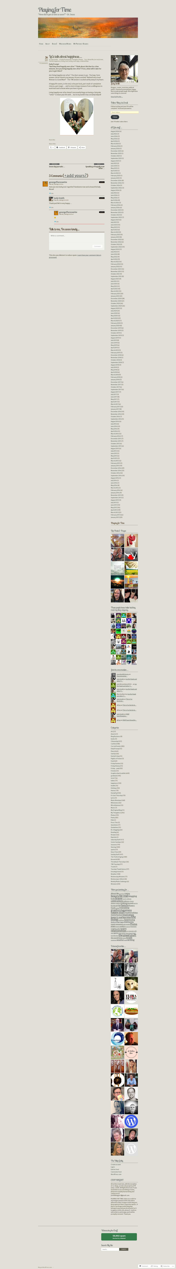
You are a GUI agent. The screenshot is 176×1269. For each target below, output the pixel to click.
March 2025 (115, 173)
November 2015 (116, 441)
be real (96, 59)
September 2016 (116, 419)
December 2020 (116, 298)
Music (113, 808)
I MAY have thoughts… (123, 715)
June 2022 (114, 254)
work (125, 940)
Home (41, 44)
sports (113, 849)
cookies (117, 903)
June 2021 (114, 284)
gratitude (114, 776)
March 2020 (115, 321)
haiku (112, 781)
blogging (132, 896)
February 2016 (115, 436)
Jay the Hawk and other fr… (127, 685)
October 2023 (115, 215)
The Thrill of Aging (117, 857)
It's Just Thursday (116, 795)
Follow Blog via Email (119, 102)
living (63, 61)
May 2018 (114, 370)
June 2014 (114, 483)
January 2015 (115, 466)
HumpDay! (114, 793)
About (47, 44)
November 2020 (116, 301)
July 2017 (114, 394)
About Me (91, 59)
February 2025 (115, 176)
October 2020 (115, 303)
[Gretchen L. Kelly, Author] (117, 1107)
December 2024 (116, 180)
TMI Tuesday (115, 864)
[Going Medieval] (117, 1052)
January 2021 (115, 296)
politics (123, 926)
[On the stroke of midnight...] (117, 582)
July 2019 (114, 340)
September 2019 (116, 335)
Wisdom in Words (65, 44)
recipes (123, 928)
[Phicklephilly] (131, 1038)
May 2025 (114, 168)
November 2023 (116, 212)
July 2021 (114, 281)
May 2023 (114, 227)
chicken (113, 903)
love (66, 61)
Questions (114, 825)
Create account (116, 1164)
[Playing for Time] (117, 956)
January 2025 (115, 178)
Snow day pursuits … (57, 165)
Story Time (114, 852)
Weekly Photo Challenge (119, 881)
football (117, 908)
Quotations (114, 827)
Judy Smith (54, 59)
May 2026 (114, 139)
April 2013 (114, 510)
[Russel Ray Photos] (117, 1038)
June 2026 (114, 136)
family (51, 61)
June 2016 (114, 426)
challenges (126, 901)
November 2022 (116, 242)
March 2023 (115, 232)
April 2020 (114, 318)
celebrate (128, 899)
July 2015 (114, 451)
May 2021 (114, 286)
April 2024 (114, 200)
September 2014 (116, 476)
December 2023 (116, 210)
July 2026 (114, 134)
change (132, 901)
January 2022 (115, 267)
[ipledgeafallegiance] (117, 1025)
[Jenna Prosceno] (117, 997)
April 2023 (114, 230)
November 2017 (116, 385)
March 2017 (114, 404)
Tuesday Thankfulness (118, 869)
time (120, 938)
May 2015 (114, 456)
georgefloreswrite (58, 182)
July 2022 (114, 252)
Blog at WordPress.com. (45, 1267)
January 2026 (115, 148)
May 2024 (114, 198)
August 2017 (115, 392)
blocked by (121, 1238)
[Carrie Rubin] (117, 1149)
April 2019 (114, 348)
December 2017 (116, 382)
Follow (115, 117)
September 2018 (116, 362)
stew (119, 933)
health (113, 786)
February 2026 (115, 146)
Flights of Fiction (116, 759)
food (113, 908)
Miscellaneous (115, 805)
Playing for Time (54, 9)
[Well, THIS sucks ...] (131, 540)
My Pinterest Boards (80, 44)
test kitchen (114, 936)
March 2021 (114, 291)
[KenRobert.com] (131, 1107)
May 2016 (114, 429)
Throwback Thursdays (118, 862)
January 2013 (115, 517)
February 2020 (115, 323)
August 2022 (115, 249)
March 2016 (115, 434)
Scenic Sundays (116, 842)
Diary (112, 751)
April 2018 (114, 372)
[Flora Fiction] (131, 997)
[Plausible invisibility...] (131, 554)
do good (130, 903)
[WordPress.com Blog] (131, 1121)
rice (127, 931)
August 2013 (115, 500)
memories (129, 922)
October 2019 (115, 333)
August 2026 (115, 131)
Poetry (113, 818)
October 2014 (115, 473)
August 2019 (115, 338)
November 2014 (116, 470)
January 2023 (115, 237)
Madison (113, 922)
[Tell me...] (131, 568)
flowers (132, 906)
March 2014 (115, 488)
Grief (112, 778)
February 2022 (115, 264)
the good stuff (127, 935)
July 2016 (114, 424)
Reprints (113, 837)
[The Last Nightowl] (131, 983)
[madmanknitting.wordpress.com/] (131, 1149)
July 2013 (114, 502)
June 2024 (114, 195)
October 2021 (115, 274)
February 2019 (115, 353)
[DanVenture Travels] (117, 1011)
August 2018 (115, 365)
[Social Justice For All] (131, 1080)
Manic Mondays (116, 800)
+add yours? (75, 175)
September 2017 (116, 389)
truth (129, 937)
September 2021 (116, 276)
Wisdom (113, 884)
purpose (128, 926)
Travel (113, 867)
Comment (97, 246)
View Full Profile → (117, 97)
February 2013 (115, 515)
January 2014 (115, 493)
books (113, 739)
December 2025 (116, 151)
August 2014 (115, 478)
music (113, 924)
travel (124, 938)
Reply (102, 182)
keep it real (116, 917)
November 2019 (116, 330)
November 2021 (116, 271)
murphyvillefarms (123, 674)
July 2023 (114, 222)
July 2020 (114, 311)
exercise (135, 903)
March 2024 (115, 203)
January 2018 (115, 380)
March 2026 (115, 144)
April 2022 (114, 259)
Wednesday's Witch (117, 879)
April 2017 (114, 402)
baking (127, 894)
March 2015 (114, 461)
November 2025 (116, 153)
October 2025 (115, 156)
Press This (114, 822)
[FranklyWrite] (117, 1080)
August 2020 (115, 308)
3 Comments (44, 63)
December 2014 (116, 468)
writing (131, 940)
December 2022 (116, 239)
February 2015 (115, 463)
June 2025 (114, 166)
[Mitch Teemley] (131, 956)
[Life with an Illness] (131, 1066)
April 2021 (114, 289)
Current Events (115, 746)
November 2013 (116, 495)
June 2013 (114, 505)
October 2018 (115, 360)
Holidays (114, 788)
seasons (131, 931)
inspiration (128, 914)
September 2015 (116, 446)
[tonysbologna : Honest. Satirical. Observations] (131, 1011)
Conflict (113, 744)
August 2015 (115, 448)
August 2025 (115, 161)
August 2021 (115, 279)
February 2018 (115, 377)
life (133, 917)
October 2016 (115, 416)
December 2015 (116, 439)
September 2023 (116, 217)
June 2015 (114, 453)
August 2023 (115, 220)
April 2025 (114, 171)
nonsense (119, 924)
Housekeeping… (122, 676)
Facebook (114, 906)
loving (71, 61)
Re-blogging (115, 830)
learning (127, 917)
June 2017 (114, 397)
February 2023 (115, 235)
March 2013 (114, 512)
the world (114, 859)
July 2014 (114, 480)
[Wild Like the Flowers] (117, 983)
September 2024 (116, 188)
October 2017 (115, 387)
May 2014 (114, 485)
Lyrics (113, 798)
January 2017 (115, 409)
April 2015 (114, 458)
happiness (57, 61)
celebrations (117, 901)
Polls (112, 820)
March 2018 (115, 375)
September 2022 (116, 247)
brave (101, 59)
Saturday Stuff (115, 840)
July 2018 (114, 367)
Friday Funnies (115, 763)
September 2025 (116, 158)
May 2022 (114, 257)
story (127, 933)
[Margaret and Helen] (117, 1121)
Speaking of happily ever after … (94, 166)
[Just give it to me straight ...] (117, 554)
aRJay (118, 720)
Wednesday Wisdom (117, 877)
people (128, 924)
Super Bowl (132, 933)
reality (118, 929)
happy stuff (118, 912)
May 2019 (114, 345)
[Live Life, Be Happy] (131, 969)
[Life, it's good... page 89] (131, 582)
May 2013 (114, 507)
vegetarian (113, 940)
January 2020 (115, 326)
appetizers (122, 893)
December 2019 (116, 328)
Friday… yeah (115, 768)
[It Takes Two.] (131, 1052)
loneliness (121, 920)
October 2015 (115, 444)
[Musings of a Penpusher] (117, 1135)
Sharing (113, 847)
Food (112, 761)
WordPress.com (116, 1174)
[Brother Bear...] (117, 595)
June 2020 (114, 313)
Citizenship (114, 741)
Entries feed (115, 1169)
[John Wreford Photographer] (117, 969)
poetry (118, 926)
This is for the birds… (129, 705)
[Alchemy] (131, 1025)
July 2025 (114, 163)
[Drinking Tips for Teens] (117, 1093)
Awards (113, 734)
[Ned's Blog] (131, 1135)
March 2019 (115, 350)
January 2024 (115, 207)
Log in (113, 1167)
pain (124, 924)
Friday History (115, 766)
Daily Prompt (64, 59)
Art (112, 731)
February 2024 (115, 205)
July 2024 (114, 193)
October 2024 (115, 185)
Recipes (113, 835)
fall (119, 906)
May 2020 (114, 316)
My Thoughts (73, 59)
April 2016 (114, 431)
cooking (123, 903)
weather (120, 940)
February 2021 (115, 294)
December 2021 (116, 269)
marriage (76, 61)
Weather (114, 874)
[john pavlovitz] (131, 1093)
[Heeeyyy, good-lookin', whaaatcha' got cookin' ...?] (117, 540)
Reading (113, 832)
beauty (115, 896)
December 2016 (116, 411)
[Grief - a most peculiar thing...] (117, 568)
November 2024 (116, 183)
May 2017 (114, 399)
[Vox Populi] (117, 1066)
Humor (113, 790)
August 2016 (115, 421)
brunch (124, 899)
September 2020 (116, 306)
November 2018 (116, 357)
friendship (124, 908)
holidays (134, 913)
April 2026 (114, 141)
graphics (116, 910)
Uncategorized (116, 872)
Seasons (113, 845)
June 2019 (114, 343)
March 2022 (115, 262)
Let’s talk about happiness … (65, 56)
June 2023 (114, 225)
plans (113, 926)
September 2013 (116, 498)
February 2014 (115, 490)
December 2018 (116, 355)
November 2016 (116, 414)
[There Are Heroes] (131, 595)
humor (119, 915)
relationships (84, 61)
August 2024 (115, 190)
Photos (81, 59)
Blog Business (115, 736)
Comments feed (116, 1172)
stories (123, 933)
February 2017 (115, 407)
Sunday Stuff (115, 854)
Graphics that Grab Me (118, 773)
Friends (113, 771)
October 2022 (115, 244)
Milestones (114, 803)
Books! (54, 44)
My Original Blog (116, 810)
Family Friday (115, 756)
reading (113, 929)
